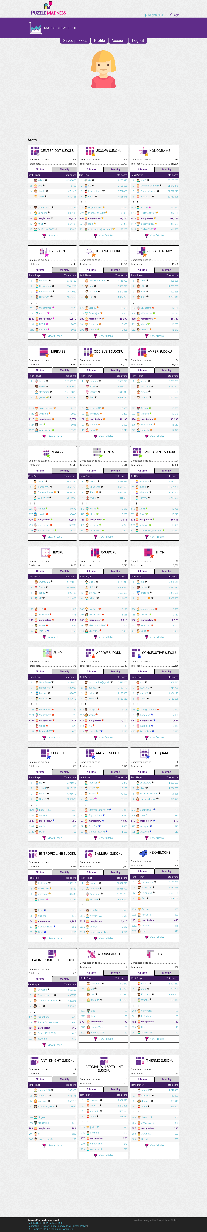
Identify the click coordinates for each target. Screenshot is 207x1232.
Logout (138, 40)
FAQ (30, 1229)
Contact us (33, 1226)
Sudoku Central (36, 1223)
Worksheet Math (54, 1223)
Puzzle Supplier (52, 1229)
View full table (55, 235)
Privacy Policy (48, 1226)
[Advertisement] (103, 112)
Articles (38, 1229)
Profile (99, 40)
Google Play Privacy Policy (72, 1226)
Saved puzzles (75, 40)
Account (118, 40)
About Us (68, 1229)
